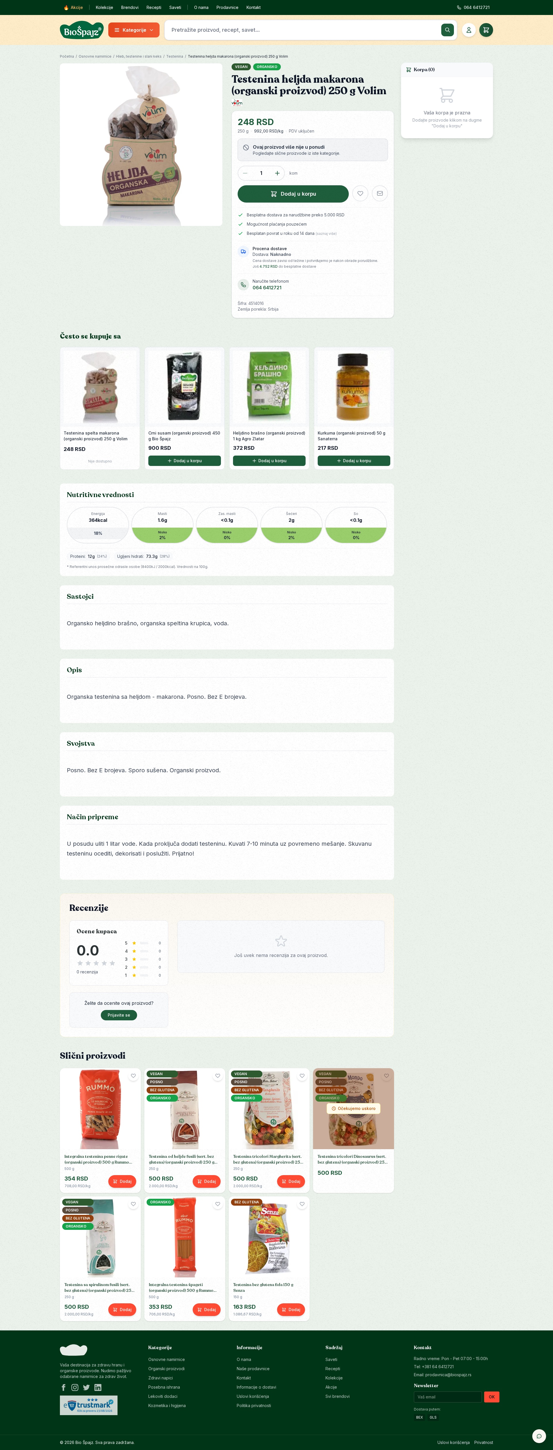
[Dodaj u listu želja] (360, 193)
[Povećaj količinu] (277, 173)
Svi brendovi (337, 1396)
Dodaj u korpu (188, 460)
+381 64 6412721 (438, 1366)
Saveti (175, 7)
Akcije (73, 7)
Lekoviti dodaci (162, 1396)
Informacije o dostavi (256, 1387)
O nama (201, 7)
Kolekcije (104, 7)
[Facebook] (63, 1387)
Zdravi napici (160, 1377)
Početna (67, 56)
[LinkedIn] (97, 1387)
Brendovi (130, 7)
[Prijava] (469, 30)
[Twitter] (86, 1387)
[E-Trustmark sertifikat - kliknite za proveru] (89, 1405)
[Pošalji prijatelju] (380, 193)
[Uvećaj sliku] (141, 144)
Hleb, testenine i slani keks (139, 56)
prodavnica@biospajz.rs (448, 1374)
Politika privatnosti (254, 1405)
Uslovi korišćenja (253, 1396)
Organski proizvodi (166, 1368)
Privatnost (483, 1442)
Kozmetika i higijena (167, 1405)
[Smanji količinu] (245, 173)
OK (492, 1396)
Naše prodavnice (253, 1368)
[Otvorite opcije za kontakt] (539, 1436)
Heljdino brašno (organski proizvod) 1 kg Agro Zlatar (269, 436)
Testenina (174, 56)
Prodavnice (227, 7)
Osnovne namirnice (95, 56)
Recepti (154, 7)
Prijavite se (119, 1015)
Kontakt (254, 7)
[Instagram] (74, 1387)
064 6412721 (267, 287)
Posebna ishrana (164, 1387)
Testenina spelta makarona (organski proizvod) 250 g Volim (95, 436)
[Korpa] (486, 30)
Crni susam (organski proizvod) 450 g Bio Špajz (184, 436)
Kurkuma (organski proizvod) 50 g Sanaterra (351, 436)
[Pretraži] (447, 30)
